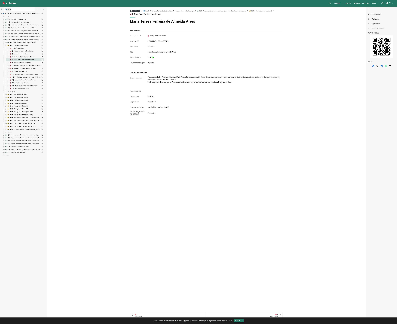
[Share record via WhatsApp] (386, 66)
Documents (135, 11)
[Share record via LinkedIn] (382, 66)
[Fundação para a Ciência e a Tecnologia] (9, 4)
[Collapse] (43, 9)
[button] (338, 3)
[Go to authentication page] (382, 3)
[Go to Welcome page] (330, 3)
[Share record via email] (390, 66)
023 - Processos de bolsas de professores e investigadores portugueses (222, 11)
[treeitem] (27, 59)
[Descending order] (40, 9)
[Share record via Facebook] (373, 66)
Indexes (348, 3)
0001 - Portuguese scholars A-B (261, 11)
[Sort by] (37, 9)
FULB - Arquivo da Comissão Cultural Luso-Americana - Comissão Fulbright (169, 11)
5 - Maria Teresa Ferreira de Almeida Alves (146, 14)
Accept (238, 320)
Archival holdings (361, 3)
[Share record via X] (377, 66)
